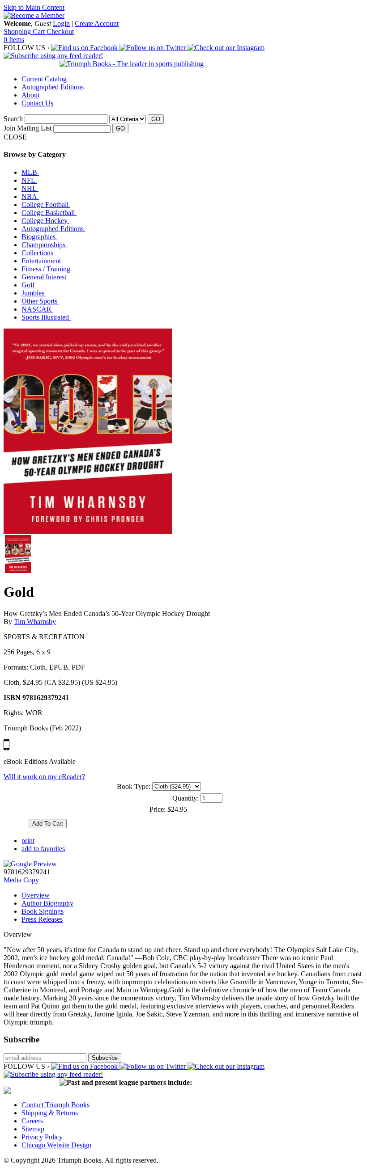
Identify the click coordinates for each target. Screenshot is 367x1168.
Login (61, 23)
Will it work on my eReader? (44, 776)
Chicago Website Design (56, 1145)
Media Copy (21, 880)
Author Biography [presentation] (47, 903)
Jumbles (33, 293)
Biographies (39, 236)
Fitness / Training (46, 269)
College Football (45, 204)
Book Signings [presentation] (42, 911)
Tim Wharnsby (35, 621)
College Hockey (45, 220)
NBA (30, 196)
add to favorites (43, 848)
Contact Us (37, 103)
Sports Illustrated (46, 317)
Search (13, 118)
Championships (44, 245)
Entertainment (42, 261)
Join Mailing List (27, 128)
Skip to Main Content (34, 7)
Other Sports (40, 301)
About (30, 95)
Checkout (60, 31)
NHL (29, 188)
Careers (32, 1121)
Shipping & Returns (49, 1113)
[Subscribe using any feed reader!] (53, 55)
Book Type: (133, 786)
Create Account (97, 23)
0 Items (14, 39)
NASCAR (37, 309)
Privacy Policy (42, 1137)
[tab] (192, 895)
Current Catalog (44, 79)
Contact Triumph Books (55, 1105)
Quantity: (185, 798)
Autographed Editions (52, 87)
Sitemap (32, 1129)
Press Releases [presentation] (42, 919)
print (27, 840)
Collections (38, 253)
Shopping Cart (25, 31)
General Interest (44, 277)
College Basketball (49, 212)
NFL (29, 180)
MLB (30, 172)
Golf (28, 285)
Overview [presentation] (35, 895)
